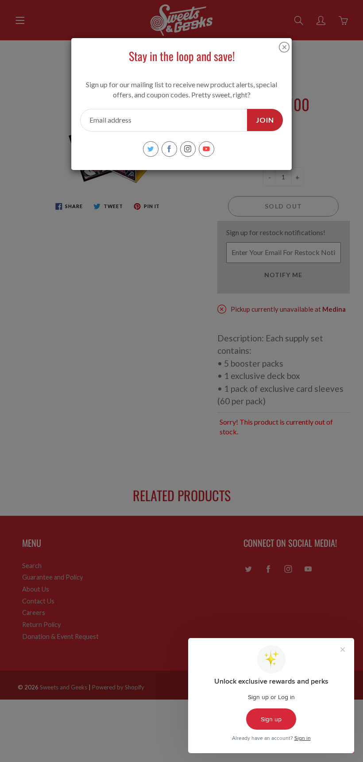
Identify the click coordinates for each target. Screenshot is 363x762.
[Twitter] (150, 149)
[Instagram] (188, 149)
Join (265, 120)
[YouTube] (206, 149)
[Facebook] (169, 149)
